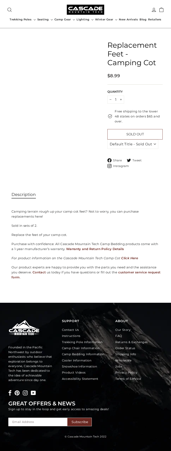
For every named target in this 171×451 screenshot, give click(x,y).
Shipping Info (125, 354)
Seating (43, 19)
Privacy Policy (126, 372)
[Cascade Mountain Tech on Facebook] (9, 393)
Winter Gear (104, 19)
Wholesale (123, 360)
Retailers (154, 19)
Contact (39, 272)
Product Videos (74, 372)
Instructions (71, 336)
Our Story (123, 330)
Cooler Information (77, 360)
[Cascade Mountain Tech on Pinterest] (17, 393)
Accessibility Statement (80, 379)
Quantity (115, 91)
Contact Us (70, 330)
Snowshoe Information (79, 366)
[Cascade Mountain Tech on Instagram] (25, 393)
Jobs (118, 366)
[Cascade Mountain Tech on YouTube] (33, 393)
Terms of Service (128, 379)
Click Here (130, 258)
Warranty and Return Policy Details (95, 249)
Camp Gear (63, 19)
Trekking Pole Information (82, 342)
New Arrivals (128, 19)
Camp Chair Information (80, 348)
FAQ (118, 336)
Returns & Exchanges (131, 342)
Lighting (83, 19)
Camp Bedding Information (83, 354)
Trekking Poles (21, 19)
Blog (143, 19)
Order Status (125, 348)
